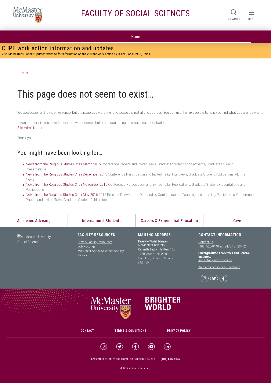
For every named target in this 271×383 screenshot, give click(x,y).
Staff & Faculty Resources (95, 242)
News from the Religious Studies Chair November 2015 (66, 185)
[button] (251, 14)
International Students (101, 220)
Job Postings (86, 246)
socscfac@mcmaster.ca (215, 260)
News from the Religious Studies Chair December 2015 (66, 174)
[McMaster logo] (136, 318)
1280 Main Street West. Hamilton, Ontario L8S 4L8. (123, 359)
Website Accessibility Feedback (219, 267)
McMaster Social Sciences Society (101, 251)
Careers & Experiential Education (169, 220)
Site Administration (31, 128)
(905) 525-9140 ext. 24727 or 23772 (222, 246)
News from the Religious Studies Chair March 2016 (63, 164)
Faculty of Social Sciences (135, 13)
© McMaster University (135, 368)
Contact (87, 330)
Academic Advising (34, 220)
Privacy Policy (179, 330)
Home (135, 37)
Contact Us (205, 242)
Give (237, 220)
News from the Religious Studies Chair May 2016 (62, 195)
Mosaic (83, 255)
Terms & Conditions (131, 330)
